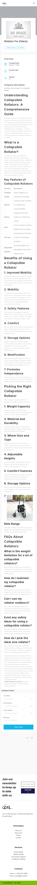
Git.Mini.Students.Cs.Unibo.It (13, 681)
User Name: (7, 695)
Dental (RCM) (18, 852)
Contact (18, 838)
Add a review (11, 47)
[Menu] (34, 3)
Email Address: (8, 703)
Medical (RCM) (18, 854)
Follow (22, 47)
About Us (18, 830)
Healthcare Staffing (18, 859)
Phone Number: (8, 710)
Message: (6, 717)
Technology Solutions (18, 857)
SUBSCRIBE (28, 791)
